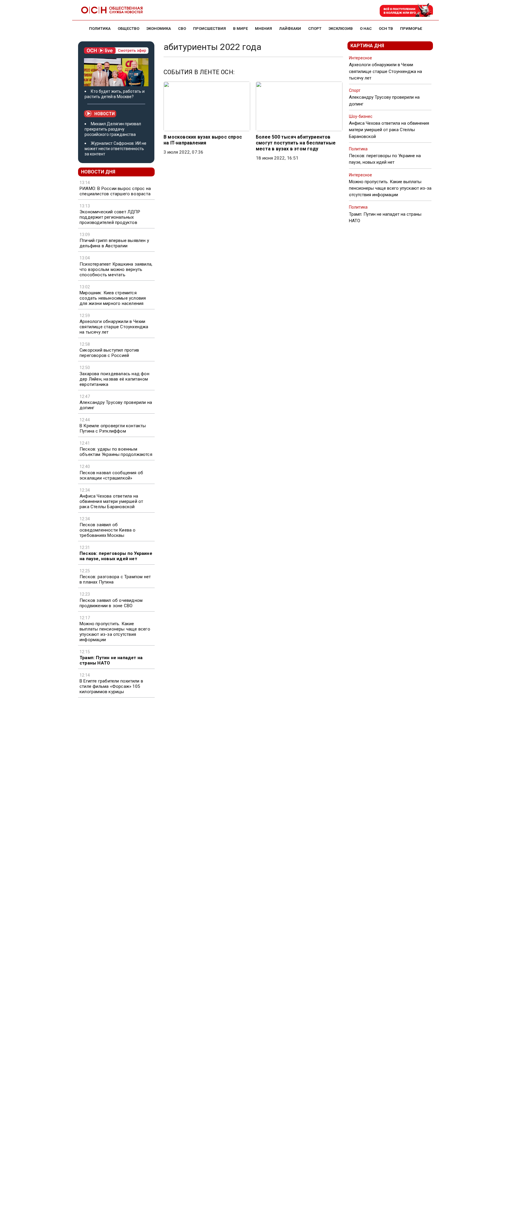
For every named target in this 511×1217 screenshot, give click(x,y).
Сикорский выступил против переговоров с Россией (109, 352)
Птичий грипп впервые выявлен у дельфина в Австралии (114, 243)
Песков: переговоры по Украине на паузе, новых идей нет (116, 556)
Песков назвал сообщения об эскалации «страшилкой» (111, 475)
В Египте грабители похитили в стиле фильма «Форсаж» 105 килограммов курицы (111, 686)
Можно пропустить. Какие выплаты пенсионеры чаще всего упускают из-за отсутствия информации (115, 631)
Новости (104, 113)
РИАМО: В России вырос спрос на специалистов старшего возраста (115, 191)
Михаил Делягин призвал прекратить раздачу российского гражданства (113, 129)
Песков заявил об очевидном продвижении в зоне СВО (111, 603)
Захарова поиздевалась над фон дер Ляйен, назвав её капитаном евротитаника (114, 379)
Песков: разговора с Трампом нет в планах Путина (115, 579)
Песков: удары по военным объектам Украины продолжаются (116, 451)
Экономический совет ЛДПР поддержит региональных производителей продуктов (110, 217)
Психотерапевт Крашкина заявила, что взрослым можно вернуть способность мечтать (116, 269)
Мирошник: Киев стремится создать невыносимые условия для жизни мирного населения (113, 298)
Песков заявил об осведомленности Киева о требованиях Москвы (108, 530)
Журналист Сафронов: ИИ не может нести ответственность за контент (115, 148)
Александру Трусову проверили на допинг (116, 405)
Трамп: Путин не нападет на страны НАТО (111, 660)
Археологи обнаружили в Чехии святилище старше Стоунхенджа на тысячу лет (114, 327)
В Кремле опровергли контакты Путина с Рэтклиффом (113, 428)
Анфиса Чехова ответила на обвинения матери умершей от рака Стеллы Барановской (111, 501)
